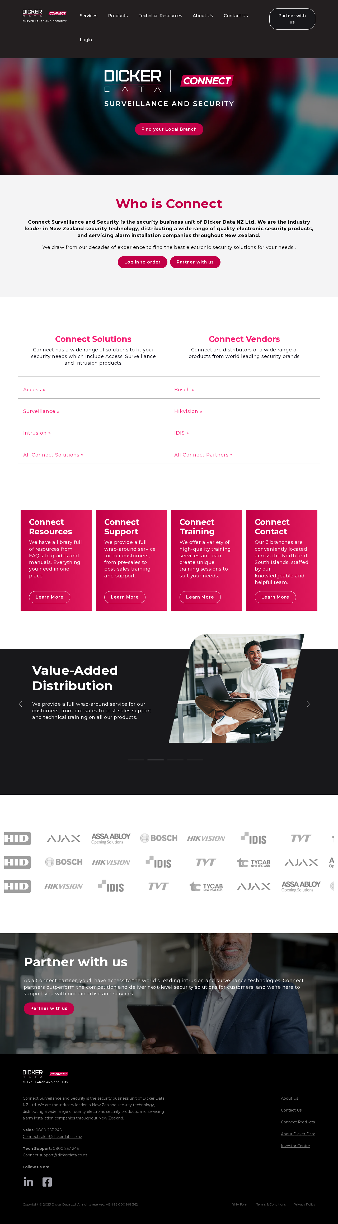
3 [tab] (169, 760)
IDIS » (181, 433)
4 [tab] (189, 760)
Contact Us (291, 1110)
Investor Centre (295, 1145)
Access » (34, 390)
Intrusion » (37, 433)
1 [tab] (130, 760)
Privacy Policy (304, 1204)
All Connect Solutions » (53, 455)
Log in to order (142, 262)
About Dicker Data (298, 1134)
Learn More (50, 597)
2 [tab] (150, 760)
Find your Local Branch (169, 129)
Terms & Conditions (271, 1204)
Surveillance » (41, 411)
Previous (21, 703)
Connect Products (298, 1122)
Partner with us (195, 262)
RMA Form (240, 1204)
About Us (289, 1098)
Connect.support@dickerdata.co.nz (55, 1155)
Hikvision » (188, 411)
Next (308, 703)
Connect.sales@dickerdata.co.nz (52, 1136)
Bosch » (184, 390)
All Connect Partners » (203, 455)
